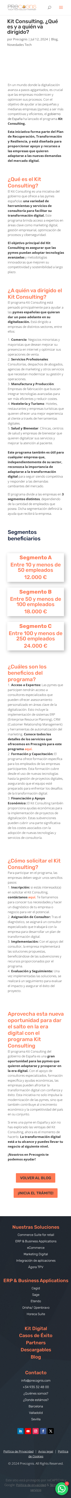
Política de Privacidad (18, 1451)
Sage (35, 1295)
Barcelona (36, 1406)
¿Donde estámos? (36, 1400)
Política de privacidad (31, 1485)
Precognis (20, 39)
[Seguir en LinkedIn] (20, 1431)
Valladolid (36, 1413)
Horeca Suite (36, 1314)
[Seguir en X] (51, 1431)
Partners (36, 1342)
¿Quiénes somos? (35, 1393)
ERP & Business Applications (35, 1241)
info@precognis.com (36, 1380)
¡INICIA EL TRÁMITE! (35, 1193)
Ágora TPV (35, 1267)
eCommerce (35, 1248)
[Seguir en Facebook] (43, 1431)
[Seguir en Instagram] (36, 1431)
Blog (54, 39)
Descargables (36, 1349)
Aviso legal (45, 1451)
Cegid (36, 1288)
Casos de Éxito (35, 1335)
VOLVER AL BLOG (35, 1178)
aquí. (29, 749)
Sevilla (36, 1419)
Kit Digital (36, 1328)
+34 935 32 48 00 (36, 1387)
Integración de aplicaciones (35, 1260)
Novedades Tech (19, 44)
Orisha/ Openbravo (35, 1307)
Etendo (36, 1301)
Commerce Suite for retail (36, 1235)
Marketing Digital (36, 1254)
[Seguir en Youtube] (28, 1431)
